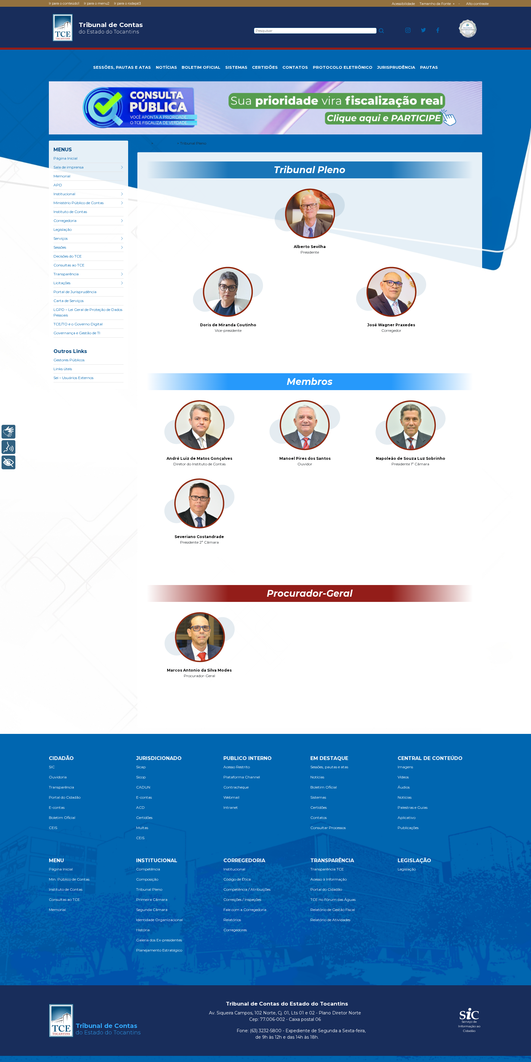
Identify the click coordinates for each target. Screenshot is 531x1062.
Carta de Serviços (68, 300)
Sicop (141, 777)
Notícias (317, 777)
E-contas (57, 807)
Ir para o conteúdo (64, 3)
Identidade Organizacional (159, 919)
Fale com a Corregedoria (244, 909)
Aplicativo (406, 817)
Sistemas (318, 797)
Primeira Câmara (151, 899)
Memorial (61, 176)
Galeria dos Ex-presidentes (159, 940)
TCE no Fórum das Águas (333, 899)
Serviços (60, 238)
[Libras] (8, 432)
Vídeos (403, 777)
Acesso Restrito (236, 767)
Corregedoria (65, 220)
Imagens (405, 767)
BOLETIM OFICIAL (201, 67)
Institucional (64, 194)
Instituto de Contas (70, 211)
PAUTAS (429, 67)
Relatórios (232, 919)
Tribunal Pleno (149, 889)
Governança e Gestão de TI (76, 333)
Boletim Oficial (62, 817)
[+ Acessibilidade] (8, 462)
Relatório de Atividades (330, 919)
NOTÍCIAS (166, 67)
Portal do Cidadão (65, 797)
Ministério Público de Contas (78, 202)
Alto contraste (477, 4)
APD (57, 185)
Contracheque (236, 787)
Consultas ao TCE (69, 265)
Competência (148, 869)
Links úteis (62, 368)
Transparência (66, 274)
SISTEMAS (236, 67)
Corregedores (235, 930)
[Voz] (8, 447)
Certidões (144, 817)
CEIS (53, 827)
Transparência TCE (327, 869)
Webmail (231, 797)
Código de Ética (237, 879)
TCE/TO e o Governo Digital (78, 324)
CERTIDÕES (265, 67)
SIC (52, 767)
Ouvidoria (58, 777)
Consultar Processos (328, 827)
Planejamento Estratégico (159, 950)
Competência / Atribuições (246, 889)
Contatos (318, 817)
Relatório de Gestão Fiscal (332, 909)
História (143, 930)
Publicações (408, 827)
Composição (147, 879)
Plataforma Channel (241, 777)
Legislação (62, 229)
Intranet (230, 807)
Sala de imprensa (68, 167)
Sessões (59, 247)
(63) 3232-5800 (265, 1030)
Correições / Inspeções (242, 899)
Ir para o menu (96, 3)
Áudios (404, 787)
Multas (142, 827)
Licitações (61, 283)
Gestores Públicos (69, 360)
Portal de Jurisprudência (74, 291)
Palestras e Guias (412, 807)
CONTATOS (295, 67)
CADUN (143, 787)
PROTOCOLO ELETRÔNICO (342, 67)
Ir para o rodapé (127, 3)
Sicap (141, 767)
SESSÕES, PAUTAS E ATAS (122, 67)
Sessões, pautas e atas (329, 767)
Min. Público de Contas (69, 879)
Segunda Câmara (151, 909)
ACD (140, 807)
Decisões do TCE (67, 256)
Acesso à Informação (328, 879)
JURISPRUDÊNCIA (396, 67)
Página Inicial (65, 158)
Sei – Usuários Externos (73, 377)
